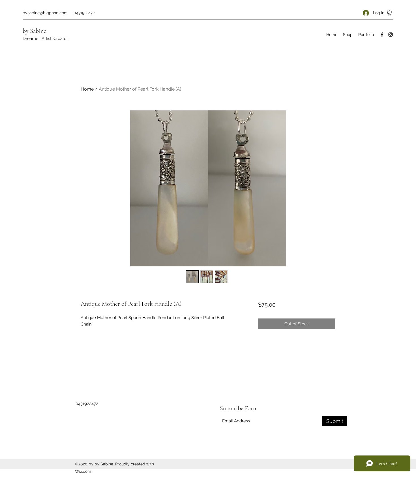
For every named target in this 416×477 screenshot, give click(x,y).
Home (87, 89)
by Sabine (34, 31)
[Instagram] (390, 34)
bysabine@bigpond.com (45, 12)
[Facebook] (382, 34)
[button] (389, 12)
